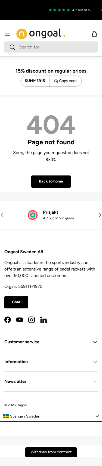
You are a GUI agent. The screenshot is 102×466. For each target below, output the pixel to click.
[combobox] (51, 47)
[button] (94, 34)
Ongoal (22, 405)
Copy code (68, 81)
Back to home (51, 181)
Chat (16, 302)
